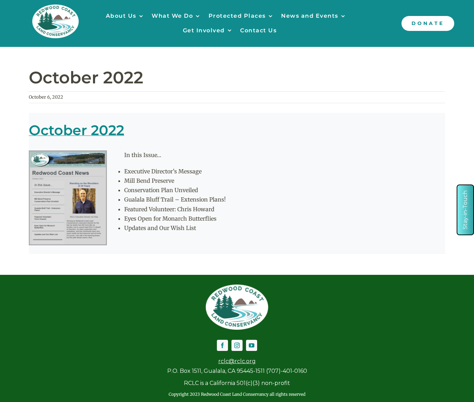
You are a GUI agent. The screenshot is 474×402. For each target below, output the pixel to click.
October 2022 (76, 130)
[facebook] (222, 345)
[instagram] (237, 345)
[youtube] (251, 345)
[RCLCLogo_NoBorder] (55, 7)
